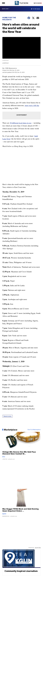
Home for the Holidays (9, 19)
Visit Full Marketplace (34, 429)
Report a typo (8, 416)
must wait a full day (32, 105)
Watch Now (37, 3)
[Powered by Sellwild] (38, 547)
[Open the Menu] (3, 3)
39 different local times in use (20, 123)
